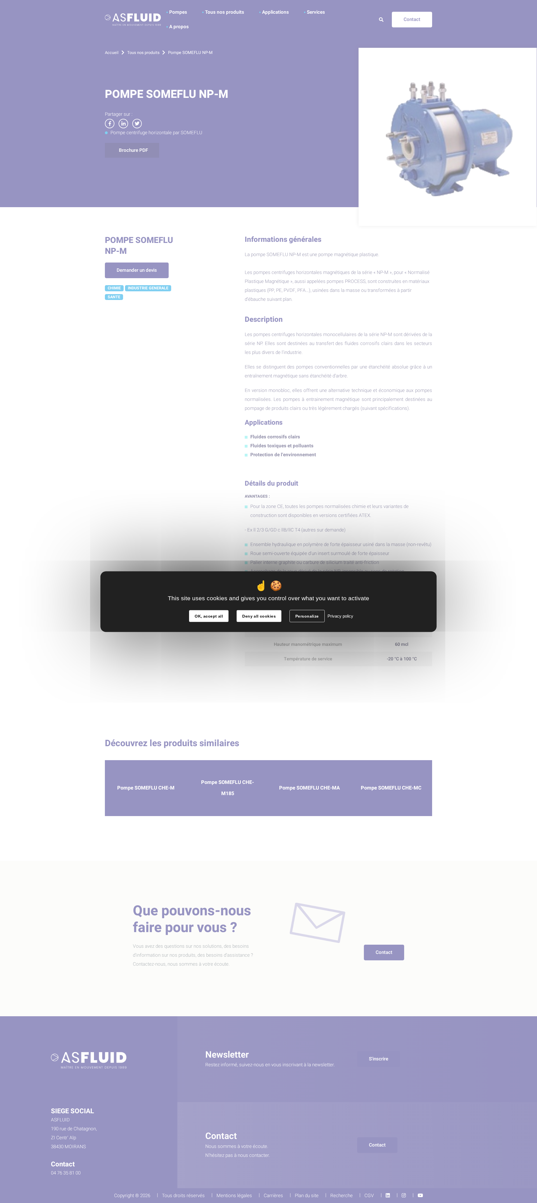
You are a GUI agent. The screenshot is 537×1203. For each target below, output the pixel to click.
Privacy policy (340, 615)
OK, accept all (209, 616)
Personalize (307, 616)
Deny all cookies (259, 616)
